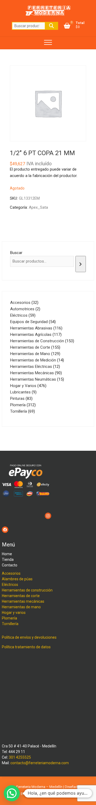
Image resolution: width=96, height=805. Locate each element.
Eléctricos (10, 584)
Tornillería (10, 624)
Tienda (8, 559)
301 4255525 (20, 757)
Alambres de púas (17, 579)
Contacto (9, 565)
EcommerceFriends (36, 794)
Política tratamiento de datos (26, 647)
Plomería (9, 618)
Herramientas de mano (21, 607)
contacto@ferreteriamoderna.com (39, 763)
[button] (12, 793)
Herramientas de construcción (27, 590)
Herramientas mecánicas (23, 601)
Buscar (51, 26)
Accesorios (11, 573)
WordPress (73, 794)
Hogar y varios (14, 612)
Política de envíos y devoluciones (29, 637)
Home (7, 554)
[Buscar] (80, 264)
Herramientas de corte (21, 596)
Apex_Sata (38, 207)
